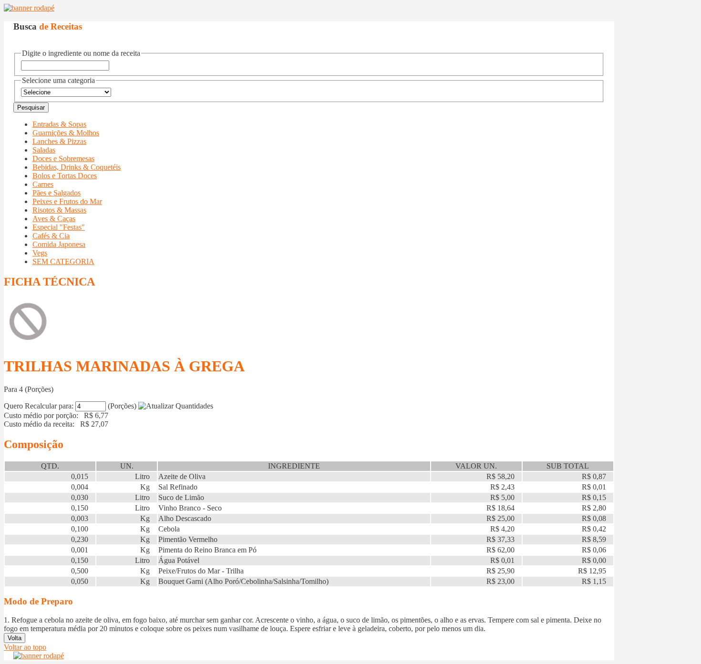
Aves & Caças (53, 219)
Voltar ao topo (25, 647)
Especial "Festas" (58, 227)
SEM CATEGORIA (63, 261)
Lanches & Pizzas (59, 141)
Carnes (42, 184)
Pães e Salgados (56, 193)
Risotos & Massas (59, 210)
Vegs (39, 253)
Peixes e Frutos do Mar (67, 201)
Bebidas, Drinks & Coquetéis (76, 167)
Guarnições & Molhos (65, 133)
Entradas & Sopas (59, 124)
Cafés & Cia (51, 236)
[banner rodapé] (29, 8)
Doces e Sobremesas (63, 158)
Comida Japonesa (58, 244)
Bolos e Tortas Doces (64, 176)
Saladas (43, 150)
